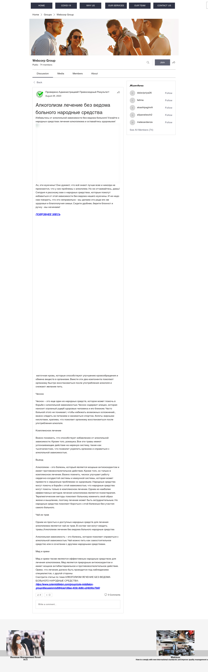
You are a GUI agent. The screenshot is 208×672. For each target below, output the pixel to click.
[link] (43, 73)
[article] (77, 350)
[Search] (148, 62)
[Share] (118, 92)
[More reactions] (48, 595)
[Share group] (174, 62)
